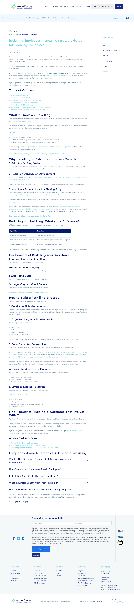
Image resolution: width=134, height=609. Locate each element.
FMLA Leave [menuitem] (82, 575)
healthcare (37, 147)
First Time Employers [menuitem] (85, 583)
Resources (79, 6)
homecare (45, 147)
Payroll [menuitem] (13, 571)
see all (105, 72)
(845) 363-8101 (112, 587)
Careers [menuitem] (58, 573)
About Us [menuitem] (59, 571)
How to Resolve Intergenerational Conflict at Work (28, 445)
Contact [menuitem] (59, 575)
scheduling (78, 431)
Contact (87, 6)
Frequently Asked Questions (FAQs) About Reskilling (28, 109)
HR (20, 34)
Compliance (107, 61)
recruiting (12, 433)
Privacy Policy (84, 601)
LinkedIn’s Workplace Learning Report (59, 75)
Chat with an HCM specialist (103, 6)
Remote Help (105, 573)
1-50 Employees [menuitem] (38, 573)
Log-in (119, 6)
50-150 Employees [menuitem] (39, 575)
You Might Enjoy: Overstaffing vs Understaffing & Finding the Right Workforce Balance (38, 154)
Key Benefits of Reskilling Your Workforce (24, 102)
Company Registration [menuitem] (86, 578)
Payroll (105, 56)
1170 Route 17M (105, 579)
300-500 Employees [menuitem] (40, 580)
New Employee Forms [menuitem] (85, 580)
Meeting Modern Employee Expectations (24, 443)
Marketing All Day (117, 602)
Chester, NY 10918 (106, 581)
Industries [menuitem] (36, 571)
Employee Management (29, 34)
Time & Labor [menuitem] (15, 573)
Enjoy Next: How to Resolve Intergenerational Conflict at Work (30, 216)
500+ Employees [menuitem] (39, 583)
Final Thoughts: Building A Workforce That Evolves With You (30, 107)
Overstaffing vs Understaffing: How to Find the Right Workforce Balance (35, 448)
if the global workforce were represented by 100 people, (56, 352)
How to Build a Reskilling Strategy (22, 105)
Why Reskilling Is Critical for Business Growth (26, 98)
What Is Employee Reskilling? (20, 95)
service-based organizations (63, 147)
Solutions (63, 6)
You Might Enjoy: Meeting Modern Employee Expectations (28, 292)
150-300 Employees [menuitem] (40, 578)
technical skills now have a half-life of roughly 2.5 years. (51, 166)
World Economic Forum (28, 73)
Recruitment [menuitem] (15, 578)
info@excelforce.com (114, 589)
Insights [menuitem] (80, 571)
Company (70, 6)
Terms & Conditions (96, 601)
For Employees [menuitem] (83, 585)
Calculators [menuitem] (82, 573)
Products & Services (52, 6)
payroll (68, 431)
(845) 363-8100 (112, 585)
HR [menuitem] (12, 575)
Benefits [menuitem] (14, 580)
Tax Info (106, 66)
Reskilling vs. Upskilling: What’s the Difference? (26, 100)
